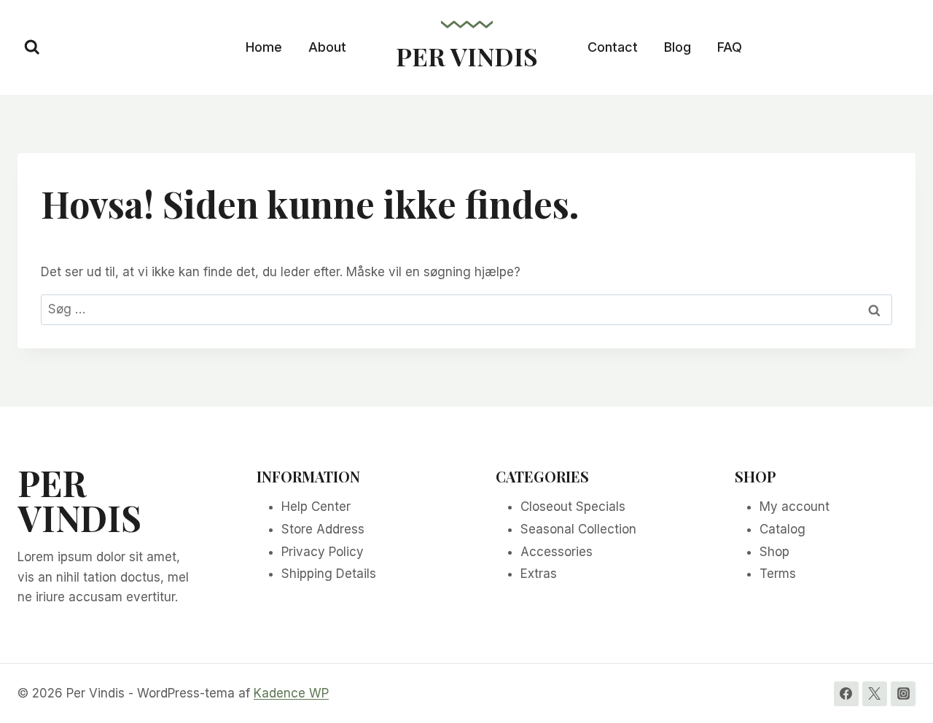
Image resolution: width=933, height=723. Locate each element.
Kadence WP (291, 693)
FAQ (729, 47)
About (327, 47)
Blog (677, 47)
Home (264, 47)
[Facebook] (846, 693)
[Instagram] (903, 693)
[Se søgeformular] (32, 47)
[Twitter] (874, 693)
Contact (612, 47)
